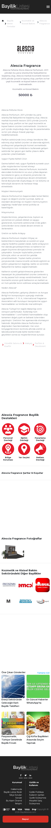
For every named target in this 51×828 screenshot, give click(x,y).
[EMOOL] (25, 585)
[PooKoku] (25, 601)
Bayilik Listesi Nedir (13, 792)
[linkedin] (30, 775)
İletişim (18, 803)
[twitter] (25, 775)
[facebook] (21, 775)
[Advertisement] (25, 384)
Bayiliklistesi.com (28, 812)
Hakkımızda (16, 789)
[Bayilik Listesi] (15, 7)
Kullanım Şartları (36, 795)
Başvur (25, 819)
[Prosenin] (8, 585)
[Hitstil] (42, 585)
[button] (2, 20)
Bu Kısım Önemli (14, 800)
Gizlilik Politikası (36, 792)
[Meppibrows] (8, 601)
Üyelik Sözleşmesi (37, 798)
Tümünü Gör (43, 673)
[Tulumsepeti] (42, 601)
